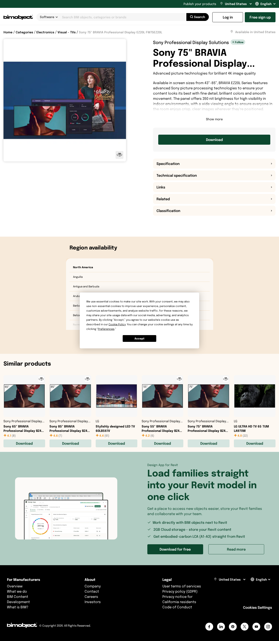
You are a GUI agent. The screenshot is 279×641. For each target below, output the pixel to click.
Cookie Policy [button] (117, 324)
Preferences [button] (106, 328)
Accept (139, 338)
